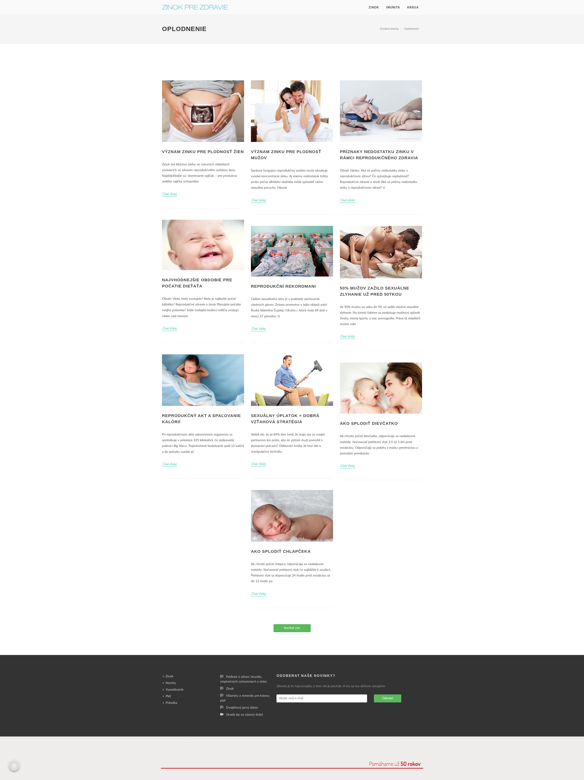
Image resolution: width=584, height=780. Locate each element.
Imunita (393, 7)
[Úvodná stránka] (195, 7)
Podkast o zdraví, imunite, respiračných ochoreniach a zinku (243, 679)
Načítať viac (292, 628)
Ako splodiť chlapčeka (281, 551)
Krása (413, 7)
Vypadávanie (174, 689)
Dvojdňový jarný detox (242, 707)
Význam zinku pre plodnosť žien (203, 151)
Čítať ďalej (169, 194)
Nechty (171, 683)
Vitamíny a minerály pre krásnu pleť (244, 698)
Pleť (168, 696)
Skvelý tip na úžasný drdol (244, 714)
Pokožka (171, 702)
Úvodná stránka (389, 28)
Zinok (374, 7)
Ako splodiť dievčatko (369, 423)
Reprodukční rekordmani (283, 286)
